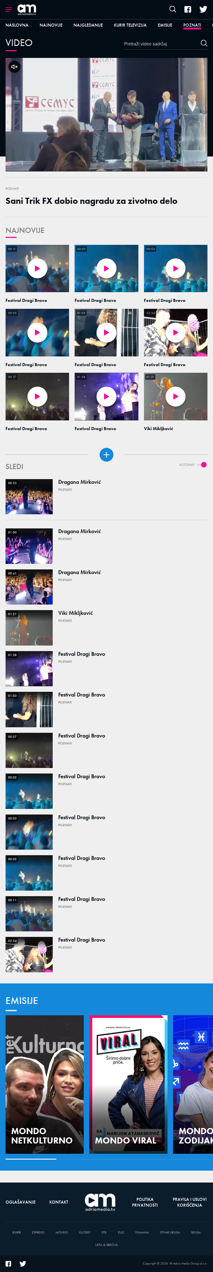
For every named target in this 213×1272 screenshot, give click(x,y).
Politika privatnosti (145, 1202)
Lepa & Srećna (106, 1245)
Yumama (142, 1232)
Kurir (16, 1232)
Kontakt (58, 1202)
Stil (104, 1232)
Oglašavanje (21, 1202)
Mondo (61, 1232)
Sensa (196, 1232)
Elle (121, 1232)
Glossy (84, 1232)
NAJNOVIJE (25, 230)
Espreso (38, 1232)
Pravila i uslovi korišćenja (190, 1202)
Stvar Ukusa (170, 1232)
